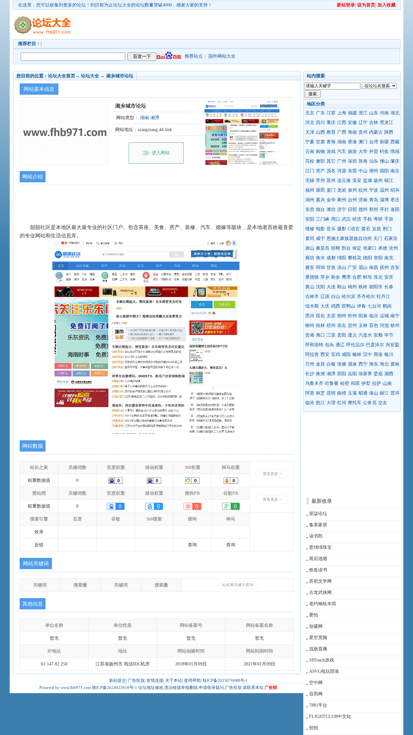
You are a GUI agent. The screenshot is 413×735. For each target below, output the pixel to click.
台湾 (373, 141)
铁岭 (363, 286)
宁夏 (309, 141)
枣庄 (394, 199)
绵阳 (341, 257)
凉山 (341, 267)
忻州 (352, 315)
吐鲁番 (331, 383)
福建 (352, 112)
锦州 (352, 286)
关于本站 (173, 680)
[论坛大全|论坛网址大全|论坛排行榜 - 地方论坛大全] (42, 19)
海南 (352, 132)
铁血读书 (318, 570)
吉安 (394, 267)
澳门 (363, 141)
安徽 (352, 122)
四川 (320, 122)
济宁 (341, 209)
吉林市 (312, 296)
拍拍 (313, 727)
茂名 (331, 170)
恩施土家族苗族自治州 (349, 238)
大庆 (324, 306)
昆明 (331, 393)
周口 (335, 219)
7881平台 (318, 705)
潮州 (373, 170)
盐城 (367, 180)
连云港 (344, 180)
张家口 (370, 248)
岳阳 (352, 373)
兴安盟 (392, 344)
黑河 (309, 315)
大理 (331, 402)
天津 (309, 132)
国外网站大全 (222, 56)
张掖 (341, 364)
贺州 (352, 325)
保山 (373, 393)
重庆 (331, 122)
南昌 (373, 267)
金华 (331, 199)
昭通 (363, 393)
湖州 (309, 199)
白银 (331, 364)
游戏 (331, 151)
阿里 (309, 393)
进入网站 (161, 152)
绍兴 (394, 190)
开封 (384, 209)
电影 (320, 228)
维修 (309, 228)
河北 (309, 122)
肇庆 (394, 161)
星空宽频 (318, 637)
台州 (352, 199)
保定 (356, 248)
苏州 (331, 180)
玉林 (363, 325)
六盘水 (365, 335)
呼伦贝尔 (355, 344)
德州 (363, 209)
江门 (309, 170)
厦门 (331, 190)
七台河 (374, 306)
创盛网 (316, 626)
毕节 (388, 335)
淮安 (356, 180)
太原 (331, 315)
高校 (309, 161)
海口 (320, 335)
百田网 (316, 694)
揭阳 (384, 170)
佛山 (384, 161)
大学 (363, 151)
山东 (373, 112)
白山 (335, 296)
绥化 (320, 315)
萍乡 (324, 277)
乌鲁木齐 (314, 383)
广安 (352, 267)
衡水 (320, 257)
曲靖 (341, 393)
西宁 (363, 364)
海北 (384, 364)
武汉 (346, 219)
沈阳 (320, 286)
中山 (363, 170)
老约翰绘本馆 (322, 603)
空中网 (316, 682)
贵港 (309, 335)
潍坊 (331, 209)
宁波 (373, 190)
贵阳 (341, 335)
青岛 (373, 199)
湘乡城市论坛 (119, 75)
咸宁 (320, 238)
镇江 (388, 180)
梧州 (331, 325)
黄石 (365, 228)
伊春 (361, 306)
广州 (341, 161)
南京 (394, 170)
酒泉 (352, 364)
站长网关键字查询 (237, 585)
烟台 (320, 209)
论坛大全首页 (61, 75)
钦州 (394, 325)
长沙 (309, 373)
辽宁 (363, 122)
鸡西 (335, 306)
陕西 (388, 132)
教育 (331, 132)
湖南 (341, 141)
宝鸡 (335, 354)
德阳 (367, 257)
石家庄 (391, 238)
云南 (309, 151)
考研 (378, 219)
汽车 (341, 151)
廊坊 (309, 257)
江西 (341, 122)
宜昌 (376, 228)
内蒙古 (376, 132)
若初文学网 (320, 581)
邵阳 (341, 373)
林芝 (320, 393)
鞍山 (341, 286)
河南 (384, 112)
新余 (335, 277)
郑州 (373, 209)
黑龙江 (386, 122)
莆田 (320, 190)
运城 (384, 315)
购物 (320, 151)
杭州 (363, 190)
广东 (320, 112)
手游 (388, 219)
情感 (394, 151)
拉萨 (376, 383)
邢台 (346, 248)
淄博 (384, 199)
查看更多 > (272, 474)
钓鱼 (384, 151)
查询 (192, 544)
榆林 (356, 354)
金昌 (320, 364)
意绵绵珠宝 (320, 547)
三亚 (331, 335)
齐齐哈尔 (366, 296)
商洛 (378, 354)
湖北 (394, 112)
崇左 (341, 325)
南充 (388, 257)
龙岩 (341, 190)
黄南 (394, 364)
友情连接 (154, 680)
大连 (331, 286)
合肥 (356, 277)
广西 (341, 132)
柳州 (309, 325)
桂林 (320, 325)
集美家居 (318, 524)
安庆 (388, 277)
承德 (382, 248)
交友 (382, 402)
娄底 (378, 373)
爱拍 (313, 615)
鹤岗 (387, 306)
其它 (331, 161)
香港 (352, 141)
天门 (377, 238)
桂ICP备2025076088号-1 (225, 680)
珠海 (363, 161)
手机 (367, 219)
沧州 (393, 248)
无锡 (309, 180)
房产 (320, 170)
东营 (309, 209)
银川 (388, 354)
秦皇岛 (322, 248)
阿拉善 (312, 354)
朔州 (341, 315)
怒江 (320, 402)
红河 (341, 402)
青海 (331, 141)
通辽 (340, 344)
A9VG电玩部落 (324, 671)
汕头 (373, 161)
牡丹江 (383, 296)
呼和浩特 (314, 344)
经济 (356, 219)
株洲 (320, 373)
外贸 (373, 151)
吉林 (373, 122)
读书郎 (316, 536)
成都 (331, 257)
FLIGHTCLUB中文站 (330, 716)
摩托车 (354, 402)
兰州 (309, 364)
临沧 (309, 402)
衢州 (341, 199)
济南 (363, 199)
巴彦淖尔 (375, 344)
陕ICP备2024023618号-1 (114, 687)
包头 (329, 344)
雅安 (309, 267)
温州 (384, 190)
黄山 (309, 286)
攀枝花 (354, 257)
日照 (352, 209)
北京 (309, 112)
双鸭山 (348, 306)
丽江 (384, 393)
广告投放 (136, 680)
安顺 (378, 335)
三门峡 (322, 219)
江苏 (331, 112)
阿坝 (320, 267)
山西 (320, 132)
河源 (341, 170)
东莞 (352, 170)
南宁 (394, 315)
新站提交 (117, 680)
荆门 (387, 228)
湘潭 (331, 373)
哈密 (344, 383)
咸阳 (346, 354)
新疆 (384, 141)
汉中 (367, 354)
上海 (341, 112)
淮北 (378, 277)
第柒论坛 (318, 513)
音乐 (331, 228)
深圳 (352, 161)
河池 (384, 325)
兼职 (320, 161)
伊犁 (365, 383)
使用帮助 (192, 680)
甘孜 (331, 267)
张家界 (365, 373)
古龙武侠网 (320, 592)
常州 (320, 180)
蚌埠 (367, 277)
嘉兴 (320, 199)
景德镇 (312, 277)
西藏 (394, 141)
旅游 (352, 151)
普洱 (394, 393)
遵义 (352, 335)
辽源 (324, 296)
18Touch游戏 (321, 660)
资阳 (378, 257)
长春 (388, 286)
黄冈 (309, 238)
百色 (373, 325)
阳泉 (363, 315)
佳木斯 (312, 306)
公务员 (370, 402)
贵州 (363, 132)
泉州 (352, 190)
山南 (387, 383)
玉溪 (352, 393)
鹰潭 (346, 277)
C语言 (354, 228)
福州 (309, 190)
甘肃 (320, 141)
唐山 (309, 248)
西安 (324, 354)
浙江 (363, 112)
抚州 (384, 267)
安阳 (309, 219)
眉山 (363, 267)
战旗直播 (318, 648)
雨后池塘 (318, 558)
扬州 (378, 180)
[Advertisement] (243, 24)
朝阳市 (376, 286)
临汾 (373, 315)
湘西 (388, 373)
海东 (373, 364)
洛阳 (394, 209)
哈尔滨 (348, 296)
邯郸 (335, 248)
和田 (355, 383)
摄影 (341, 228)
